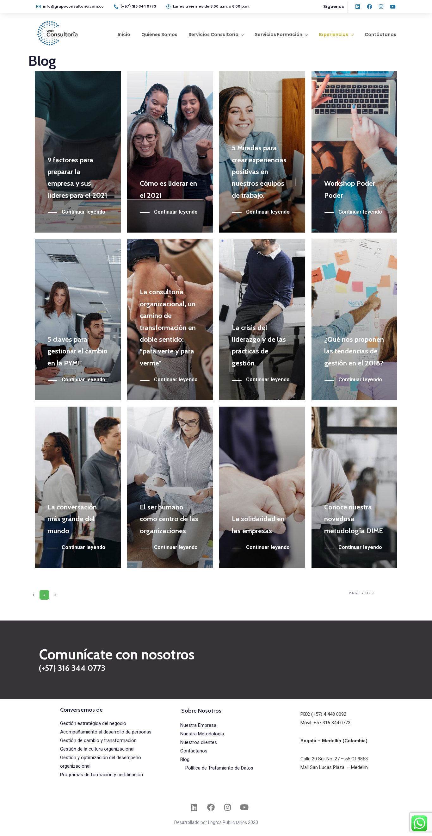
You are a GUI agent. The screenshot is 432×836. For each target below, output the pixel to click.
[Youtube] (393, 7)
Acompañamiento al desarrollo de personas (105, 732)
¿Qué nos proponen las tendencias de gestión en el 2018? (354, 351)
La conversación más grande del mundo (72, 519)
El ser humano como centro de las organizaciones (169, 519)
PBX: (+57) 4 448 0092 (323, 714)
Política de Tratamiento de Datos (219, 768)
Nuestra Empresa (198, 725)
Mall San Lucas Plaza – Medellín (334, 767)
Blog (184, 759)
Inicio (124, 34)
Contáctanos (380, 34)
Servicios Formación (278, 34)
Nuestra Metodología (202, 734)
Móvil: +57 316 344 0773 (325, 723)
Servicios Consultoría (213, 34)
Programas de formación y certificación (101, 774)
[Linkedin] (358, 7)
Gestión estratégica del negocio (93, 723)
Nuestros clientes (198, 742)
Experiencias (333, 34)
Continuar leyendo (83, 212)
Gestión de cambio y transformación (98, 740)
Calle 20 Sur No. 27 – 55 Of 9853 (334, 759)
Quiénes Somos (159, 34)
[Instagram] (381, 7)
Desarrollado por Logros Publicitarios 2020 (216, 822)
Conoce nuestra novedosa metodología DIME (353, 519)
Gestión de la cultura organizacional (97, 749)
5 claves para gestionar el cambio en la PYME (77, 351)
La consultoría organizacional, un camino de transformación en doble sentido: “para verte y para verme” (168, 327)
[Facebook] (369, 7)
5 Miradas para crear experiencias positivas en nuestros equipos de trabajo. (259, 172)
